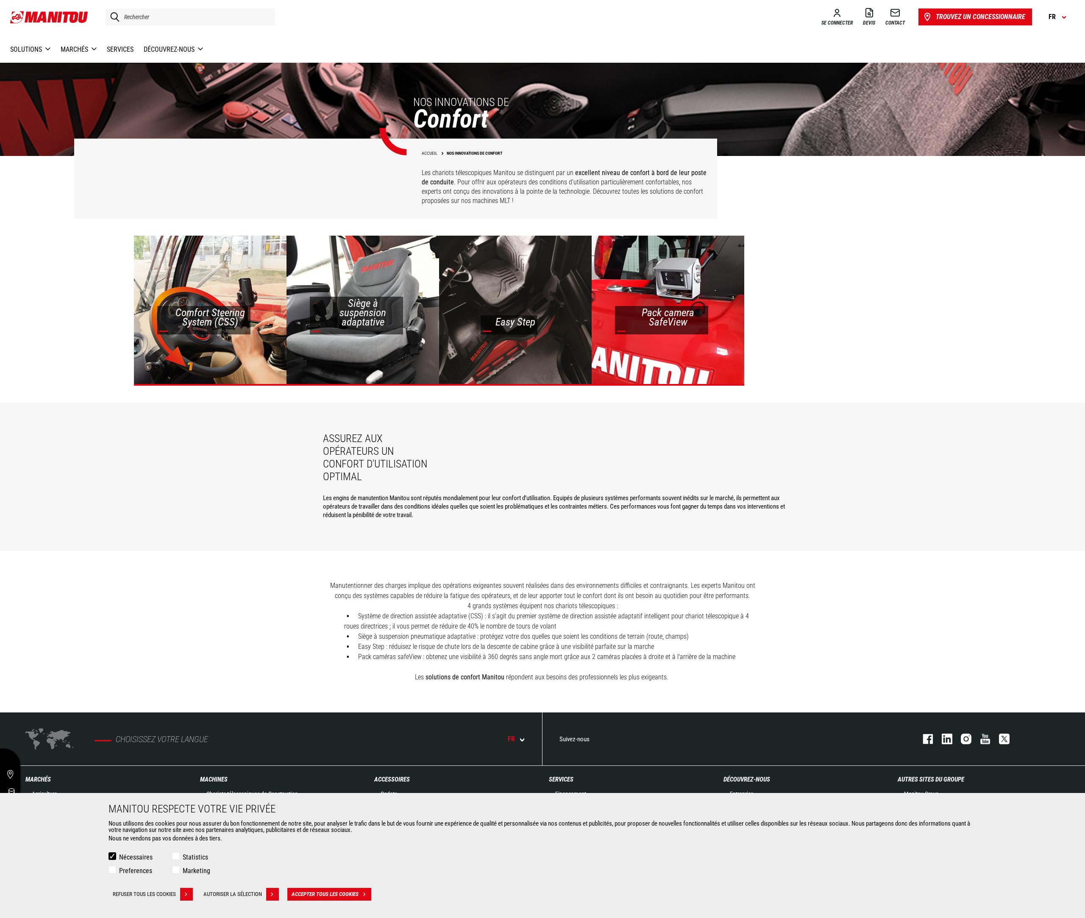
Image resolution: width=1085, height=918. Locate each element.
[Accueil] (49, 16)
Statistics (195, 857)
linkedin (942, 739)
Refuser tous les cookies (144, 894)
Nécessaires (136, 857)
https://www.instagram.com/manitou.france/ (961, 739)
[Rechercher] (113, 16)
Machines (214, 779)
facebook (923, 739)
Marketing (196, 871)
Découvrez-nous (746, 779)
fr (511, 739)
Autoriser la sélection (232, 894)
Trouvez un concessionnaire (980, 17)
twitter (1000, 739)
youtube (980, 739)
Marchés (38, 779)
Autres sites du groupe (931, 779)
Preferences (135, 871)
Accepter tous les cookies (325, 894)
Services (561, 779)
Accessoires (392, 779)
